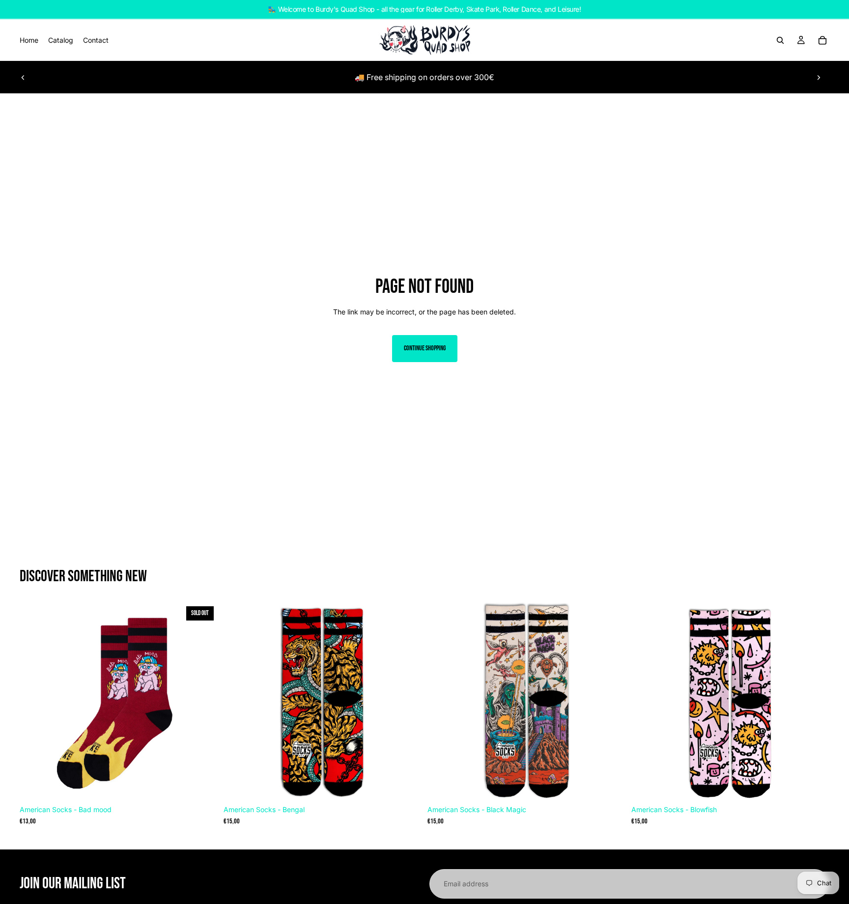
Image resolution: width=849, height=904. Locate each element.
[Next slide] (818, 77)
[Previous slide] (23, 77)
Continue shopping (425, 348)
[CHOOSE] (406, 785)
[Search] (780, 40)
